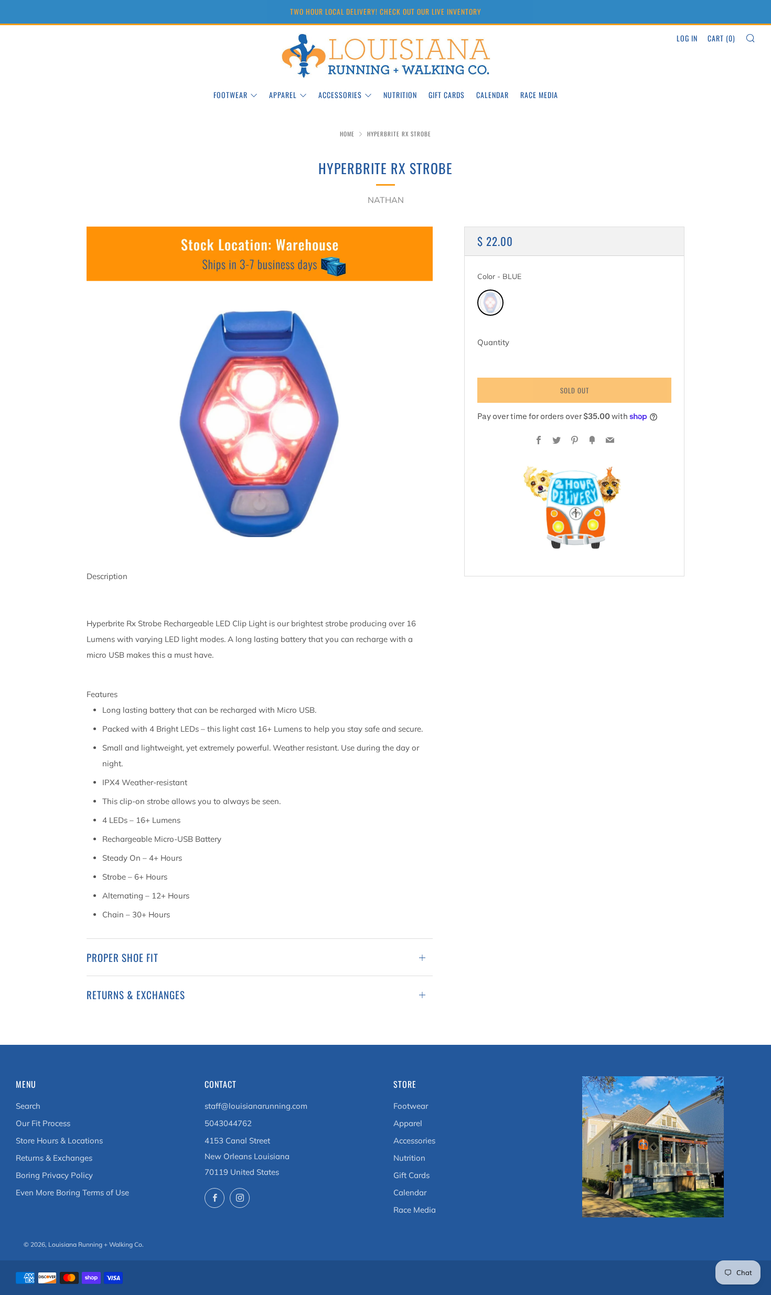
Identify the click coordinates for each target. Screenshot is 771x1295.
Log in (687, 38)
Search (28, 1106)
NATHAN (386, 200)
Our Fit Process (43, 1123)
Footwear (230, 94)
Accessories (340, 94)
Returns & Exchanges (54, 1158)
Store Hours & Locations (59, 1141)
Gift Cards (447, 94)
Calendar (492, 94)
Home (347, 134)
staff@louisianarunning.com (256, 1106)
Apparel (283, 94)
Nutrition (400, 94)
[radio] (490, 303)
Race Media (539, 94)
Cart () (721, 38)
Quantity (493, 342)
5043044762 (228, 1123)
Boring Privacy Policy (54, 1175)
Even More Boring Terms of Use (72, 1192)
